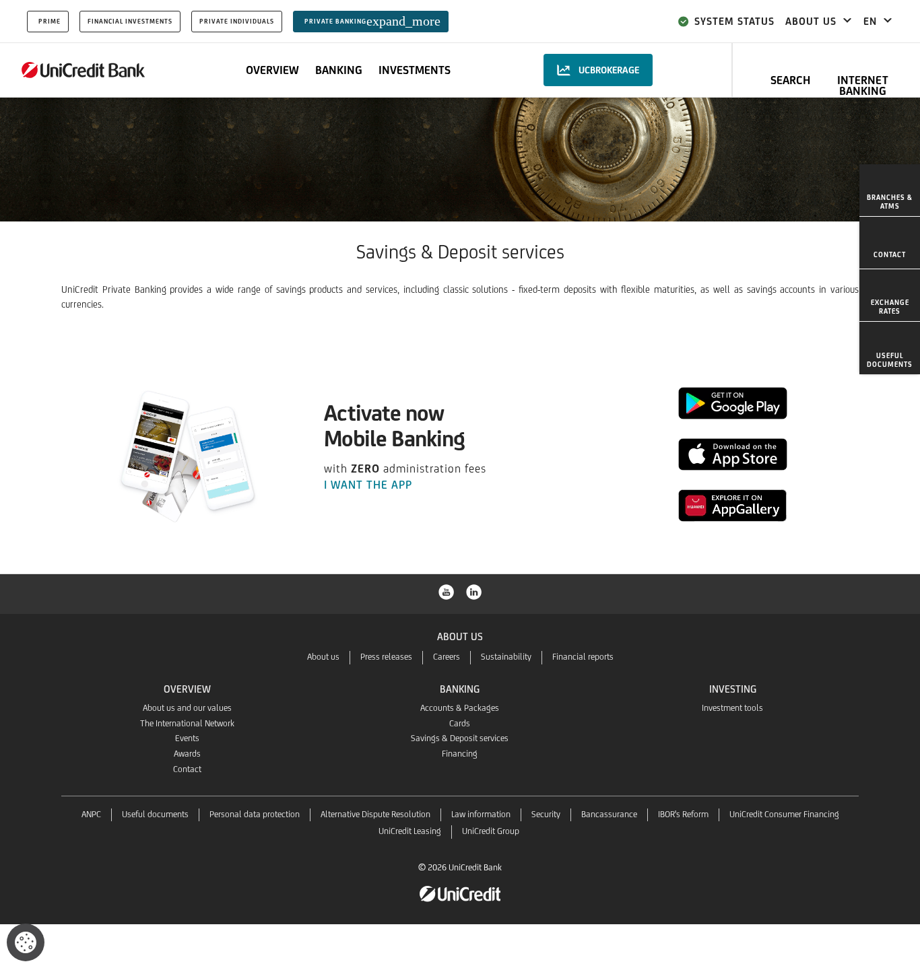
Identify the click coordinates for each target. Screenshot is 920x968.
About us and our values (187, 708)
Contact (187, 769)
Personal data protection (254, 814)
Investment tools (732, 708)
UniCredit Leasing (410, 831)
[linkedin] (474, 591)
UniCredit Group (490, 831)
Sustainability (506, 657)
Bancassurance (609, 814)
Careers (446, 657)
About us (323, 657)
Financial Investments (130, 21)
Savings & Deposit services (459, 738)
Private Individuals (236, 21)
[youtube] (446, 591)
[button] (25, 942)
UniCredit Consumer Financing (784, 814)
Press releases (386, 657)
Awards (187, 754)
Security (545, 814)
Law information (481, 814)
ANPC (91, 814)
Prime (49, 21)
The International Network (187, 723)
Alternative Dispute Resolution (375, 814)
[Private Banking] (83, 70)
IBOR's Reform (683, 814)
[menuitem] (889, 190)
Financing (460, 754)
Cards (459, 723)
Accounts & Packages (459, 708)
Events (187, 738)
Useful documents (155, 814)
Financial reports (583, 657)
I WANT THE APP (370, 484)
